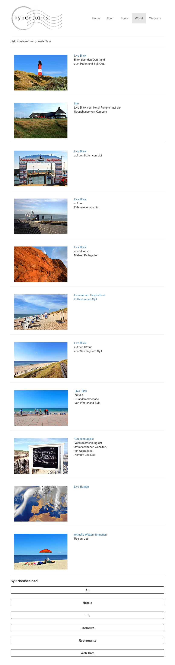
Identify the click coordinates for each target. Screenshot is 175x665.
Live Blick (80, 55)
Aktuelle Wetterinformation (90, 534)
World (139, 18)
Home (96, 18)
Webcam (155, 18)
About (110, 18)
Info (76, 103)
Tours (124, 18)
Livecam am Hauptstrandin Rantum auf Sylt (89, 297)
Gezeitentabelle (84, 439)
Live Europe (81, 486)
